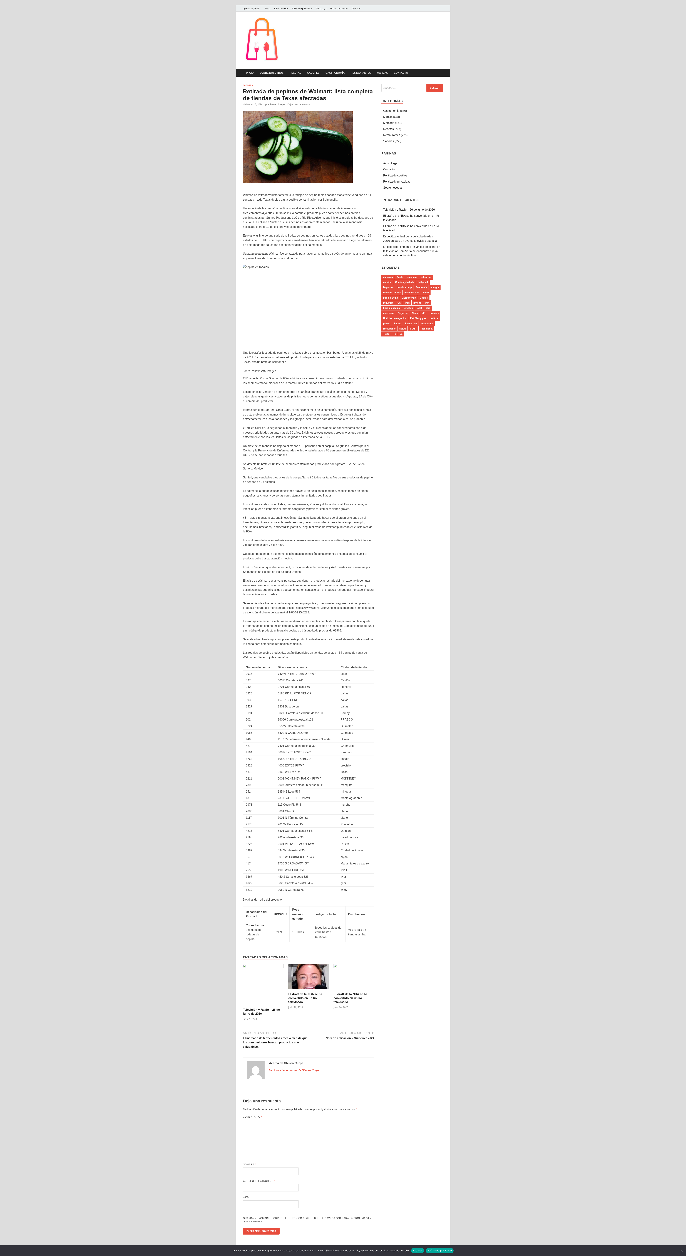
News (415, 313)
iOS (399, 302)
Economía (421, 287)
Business (412, 277)
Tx (394, 334)
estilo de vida (411, 292)
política (434, 318)
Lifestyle (408, 308)
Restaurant (411, 323)
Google (424, 297)
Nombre (249, 1164)
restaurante (427, 323)
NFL (424, 313)
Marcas (382, 72)
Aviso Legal (321, 8)
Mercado (388, 122)
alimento (388, 277)
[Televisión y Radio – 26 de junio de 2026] (263, 985)
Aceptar (417, 1250)
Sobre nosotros (281, 8)
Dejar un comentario (298, 104)
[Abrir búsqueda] (441, 73)
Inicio (267, 8)
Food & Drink (390, 297)
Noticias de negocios (394, 318)
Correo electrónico (259, 1181)
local (419, 308)
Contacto (356, 8)
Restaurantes (361, 72)
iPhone (417, 302)
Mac (428, 308)
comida (387, 282)
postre (386, 323)
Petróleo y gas (418, 318)
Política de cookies (339, 8)
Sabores (313, 72)
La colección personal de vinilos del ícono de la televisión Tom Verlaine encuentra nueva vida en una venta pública (411, 251)
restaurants (389, 328)
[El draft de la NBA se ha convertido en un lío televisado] (308, 978)
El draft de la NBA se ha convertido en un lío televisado (305, 998)
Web (246, 1197)
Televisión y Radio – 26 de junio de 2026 (409, 209)
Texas (386, 334)
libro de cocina (391, 308)
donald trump (404, 287)
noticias (434, 313)
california (426, 277)
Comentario (252, 1116)
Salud (402, 328)
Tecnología (426, 328)
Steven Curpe (277, 104)
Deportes (388, 287)
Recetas (295, 72)
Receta (397, 323)
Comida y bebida (404, 282)
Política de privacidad (302, 8)
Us (401, 334)
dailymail (423, 282)
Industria (388, 302)
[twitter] (441, 8)
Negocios (403, 313)
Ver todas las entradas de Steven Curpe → (296, 1070)
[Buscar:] (412, 88)
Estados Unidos (392, 292)
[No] (681, 1250)
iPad (407, 302)
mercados (388, 313)
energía (435, 287)
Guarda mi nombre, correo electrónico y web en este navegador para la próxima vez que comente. (307, 1220)
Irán (427, 302)
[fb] (436, 8)
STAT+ (413, 328)
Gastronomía (335, 72)
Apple (400, 277)
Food (426, 292)
